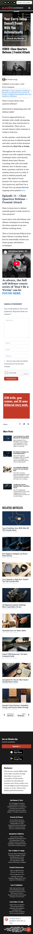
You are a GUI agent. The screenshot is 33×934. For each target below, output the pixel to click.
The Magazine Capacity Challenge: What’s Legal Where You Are (21, 486)
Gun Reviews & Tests (16, 800)
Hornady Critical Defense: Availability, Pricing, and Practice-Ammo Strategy (15, 706)
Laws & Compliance (16, 885)
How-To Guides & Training (16, 851)
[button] (29, 7)
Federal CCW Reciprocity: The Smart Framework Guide (14, 655)
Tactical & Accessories (16, 867)
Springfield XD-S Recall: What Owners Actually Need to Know (15, 681)
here (23, 190)
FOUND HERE (11, 293)
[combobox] (24, 2)
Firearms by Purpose (16, 817)
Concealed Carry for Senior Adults (14, 630)
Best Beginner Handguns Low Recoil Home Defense (21, 452)
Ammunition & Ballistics (16, 834)
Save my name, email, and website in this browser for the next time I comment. (16, 363)
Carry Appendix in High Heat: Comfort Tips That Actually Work (21, 468)
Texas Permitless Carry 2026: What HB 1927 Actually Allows (21, 437)
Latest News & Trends (16, 902)
